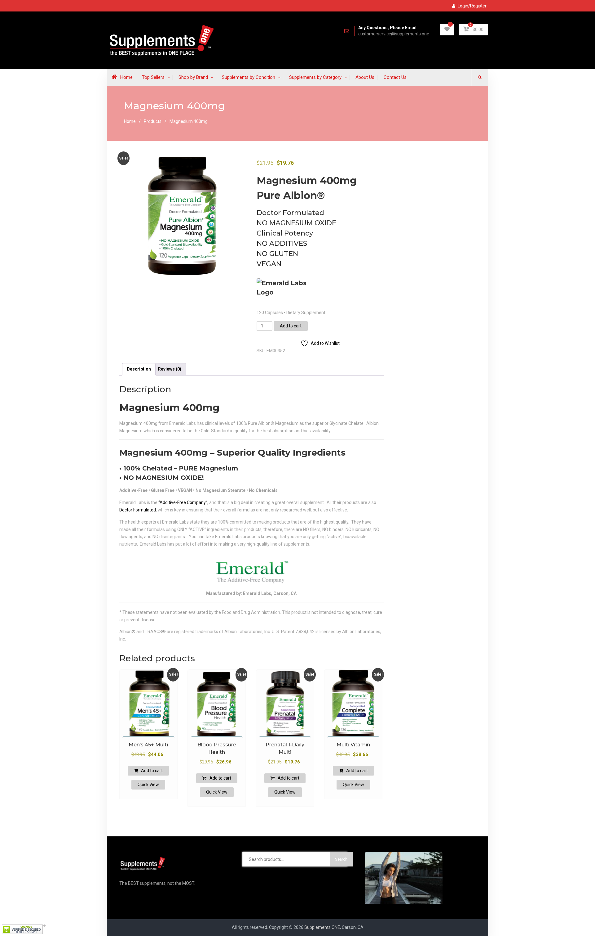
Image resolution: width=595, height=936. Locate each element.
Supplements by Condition (248, 77)
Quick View (148, 784)
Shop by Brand (193, 77)
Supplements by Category (315, 77)
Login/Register (472, 5)
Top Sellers (153, 77)
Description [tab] (139, 369)
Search (341, 859)
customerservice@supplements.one (393, 34)
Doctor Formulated (137, 509)
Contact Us (395, 77)
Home (126, 77)
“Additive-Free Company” (182, 502)
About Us (364, 77)
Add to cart (291, 325)
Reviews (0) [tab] (169, 369)
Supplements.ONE (322, 927)
